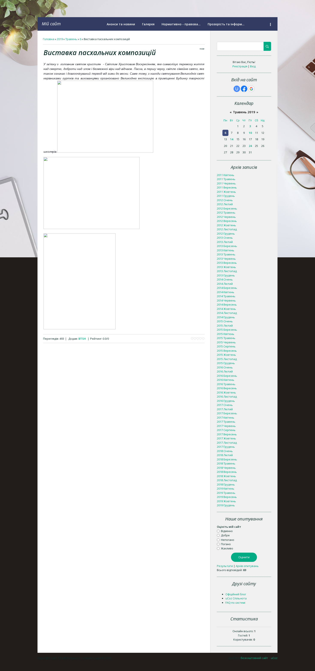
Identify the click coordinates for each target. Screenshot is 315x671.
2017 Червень (226, 426)
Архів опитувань (247, 566)
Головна (48, 39)
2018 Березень (227, 459)
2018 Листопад (227, 480)
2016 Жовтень (226, 392)
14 (231, 139)
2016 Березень (227, 376)
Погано (226, 544)
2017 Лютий (225, 409)
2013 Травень (226, 254)
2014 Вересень (227, 304)
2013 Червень (226, 259)
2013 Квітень (225, 250)
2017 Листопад (227, 443)
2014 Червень (226, 300)
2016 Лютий (225, 371)
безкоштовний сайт (254, 658)
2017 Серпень (226, 430)
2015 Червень (226, 342)
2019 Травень (226, 493)
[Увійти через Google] (251, 89)
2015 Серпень (226, 346)
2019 (60, 39)
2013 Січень (225, 238)
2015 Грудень (226, 363)
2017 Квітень (225, 417)
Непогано (227, 539)
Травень (71, 39)
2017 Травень (226, 422)
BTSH (82, 339)
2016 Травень (226, 384)
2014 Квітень (225, 292)
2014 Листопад (227, 313)
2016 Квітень (225, 380)
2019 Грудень (226, 505)
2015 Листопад (227, 359)
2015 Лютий (225, 325)
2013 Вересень (227, 263)
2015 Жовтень (226, 355)
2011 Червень (226, 183)
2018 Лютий (225, 455)
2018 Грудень (226, 484)
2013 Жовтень (226, 267)
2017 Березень (227, 413)
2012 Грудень (226, 233)
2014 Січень (225, 279)
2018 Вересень (227, 472)
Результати (225, 566)
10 (250, 133)
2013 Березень (227, 246)
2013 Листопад (227, 271)
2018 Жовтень (226, 476)
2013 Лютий (225, 242)
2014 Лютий (225, 284)
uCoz (274, 658)
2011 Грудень (226, 196)
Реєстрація (239, 66)
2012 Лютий (225, 204)
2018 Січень (225, 451)
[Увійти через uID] (237, 89)
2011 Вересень (227, 187)
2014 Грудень (226, 317)
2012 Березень (227, 208)
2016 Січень (225, 367)
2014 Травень (226, 296)
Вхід (253, 66)
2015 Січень (225, 321)
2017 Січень (225, 405)
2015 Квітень (225, 334)
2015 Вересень (227, 351)
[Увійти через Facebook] (244, 89)
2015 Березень (227, 330)
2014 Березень (227, 288)
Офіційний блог (235, 594)
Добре (225, 535)
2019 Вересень (227, 497)
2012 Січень (225, 200)
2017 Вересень (227, 434)
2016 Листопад (227, 396)
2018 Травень (226, 463)
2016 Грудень (226, 401)
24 (250, 146)
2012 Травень (226, 212)
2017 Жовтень (226, 438)
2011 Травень (226, 179)
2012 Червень (226, 217)
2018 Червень (226, 468)
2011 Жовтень (226, 192)
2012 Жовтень (226, 225)
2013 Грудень (226, 275)
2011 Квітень (225, 175)
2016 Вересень (227, 388)
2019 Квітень (225, 488)
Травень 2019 (244, 112)
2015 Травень (226, 338)
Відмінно (227, 531)
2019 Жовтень (226, 501)
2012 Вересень (227, 221)
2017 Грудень (226, 447)
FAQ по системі (235, 603)
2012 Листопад (227, 229)
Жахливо (227, 548)
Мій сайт (51, 24)
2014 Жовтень (226, 309)
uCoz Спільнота (236, 598)
